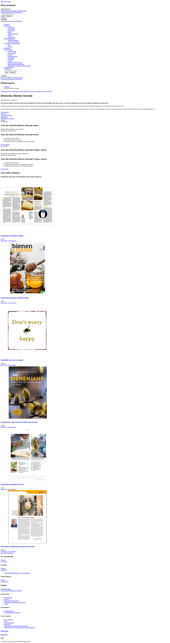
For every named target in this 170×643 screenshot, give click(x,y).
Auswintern (11, 27)
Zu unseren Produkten (7, 553)
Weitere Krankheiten (13, 42)
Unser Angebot (8, 50)
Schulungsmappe (12, 56)
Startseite (6, 24)
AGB (2, 638)
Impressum (4, 634)
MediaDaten (4, 117)
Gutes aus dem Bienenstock (12, 43)
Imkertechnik (11, 37)
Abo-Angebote (12, 53)
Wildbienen (7, 48)
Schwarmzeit (11, 29)
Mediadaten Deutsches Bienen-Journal (15, 602)
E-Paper (10, 54)
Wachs (10, 35)
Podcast (10, 61)
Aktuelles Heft (12, 51)
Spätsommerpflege (13, 34)
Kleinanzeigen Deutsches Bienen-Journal (19, 66)
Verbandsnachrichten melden (12, 612)
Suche (3, 16)
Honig (9, 32)
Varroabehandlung (13, 40)
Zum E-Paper (4, 169)
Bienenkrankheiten (9, 38)
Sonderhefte (11, 58)
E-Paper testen (5, 112)
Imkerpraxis (7, 26)
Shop (5, 621)
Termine (3, 120)
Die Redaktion (8, 597)
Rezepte (10, 46)
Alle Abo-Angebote (6, 115)
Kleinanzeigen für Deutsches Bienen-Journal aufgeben (19, 627)
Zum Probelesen (5, 144)
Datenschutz (4, 631)
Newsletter (11, 59)
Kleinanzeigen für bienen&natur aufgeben (16, 626)
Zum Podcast (4, 581)
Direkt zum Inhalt (6, 1)
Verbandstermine (9, 67)
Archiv (6, 604)
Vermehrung (11, 30)
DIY (9, 45)
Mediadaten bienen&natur (11, 601)
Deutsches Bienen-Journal (15, 62)
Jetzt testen (4, 561)
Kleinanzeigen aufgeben (7, 118)
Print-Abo (3, 113)
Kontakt (6, 599)
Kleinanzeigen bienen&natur (16, 64)
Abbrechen (9, 16)
